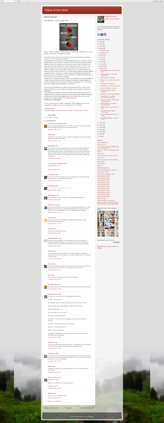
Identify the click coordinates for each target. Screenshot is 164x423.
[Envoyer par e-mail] (48, 115)
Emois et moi (100, 153)
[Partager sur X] (51, 115)
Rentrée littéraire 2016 (103, 192)
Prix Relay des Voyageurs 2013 (105, 174)
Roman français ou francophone (106, 200)
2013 (100, 125)
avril (102, 61)
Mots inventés (101, 163)
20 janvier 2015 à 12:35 (54, 158)
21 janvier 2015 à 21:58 (54, 361)
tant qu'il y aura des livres (55, 123)
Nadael (50, 366)
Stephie (50, 393)
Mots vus (99, 165)
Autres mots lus (101, 144)
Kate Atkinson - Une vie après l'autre (110, 85)
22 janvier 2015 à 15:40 (54, 372)
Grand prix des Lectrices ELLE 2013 (107, 155)
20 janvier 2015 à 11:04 (54, 129)
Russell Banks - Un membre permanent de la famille (107, 97)
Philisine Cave (52, 205)
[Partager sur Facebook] (53, 115)
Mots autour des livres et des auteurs (107, 159)
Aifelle (50, 134)
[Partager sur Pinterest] (55, 115)
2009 (100, 134)
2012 (100, 127)
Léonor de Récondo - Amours (108, 88)
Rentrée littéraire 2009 (103, 178)
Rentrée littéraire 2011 (103, 182)
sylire (49, 275)
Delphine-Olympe (53, 238)
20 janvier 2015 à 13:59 (54, 199)
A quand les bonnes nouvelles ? (64, 110)
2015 (100, 48)
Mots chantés (101, 161)
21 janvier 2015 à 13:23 (54, 279)
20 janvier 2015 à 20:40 (54, 233)
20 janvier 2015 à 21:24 (54, 246)
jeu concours (100, 157)
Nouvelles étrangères (103, 168)
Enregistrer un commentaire (53, 401)
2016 (100, 46)
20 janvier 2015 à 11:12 (54, 140)
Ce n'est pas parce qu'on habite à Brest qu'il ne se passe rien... (108, 147)
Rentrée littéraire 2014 (103, 188)
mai (102, 59)
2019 (100, 41)
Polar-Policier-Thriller (103, 172)
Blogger (91, 416)
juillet (102, 55)
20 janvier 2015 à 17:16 (54, 223)
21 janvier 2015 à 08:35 (54, 258)
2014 (100, 122)
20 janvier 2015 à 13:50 (54, 180)
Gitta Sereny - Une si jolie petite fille (109, 94)
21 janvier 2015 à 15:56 (54, 337)
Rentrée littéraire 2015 (103, 190)
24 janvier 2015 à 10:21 (54, 397)
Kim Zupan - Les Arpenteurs (107, 83)
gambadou (51, 342)
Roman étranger (53, 117)
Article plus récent (50, 408)
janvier (103, 68)
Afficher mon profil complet (112, 19)
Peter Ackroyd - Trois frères (107, 77)
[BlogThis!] (50, 115)
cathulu (50, 217)
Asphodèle (51, 145)
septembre (104, 52)
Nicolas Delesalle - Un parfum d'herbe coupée (108, 104)
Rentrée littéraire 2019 (103, 196)
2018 (100, 44)
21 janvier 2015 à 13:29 (54, 289)
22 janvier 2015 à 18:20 (54, 388)
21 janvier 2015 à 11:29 (54, 270)
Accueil (68, 408)
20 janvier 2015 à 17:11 (54, 212)
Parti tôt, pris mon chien (81, 110)
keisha (50, 264)
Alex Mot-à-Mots (52, 284)
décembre (103, 50)
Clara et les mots (56, 10)
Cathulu (52, 108)
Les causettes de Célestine (56, 163)
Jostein (50, 251)
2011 (100, 129)
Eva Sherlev (51, 174)
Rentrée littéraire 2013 (103, 186)
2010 (100, 131)
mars (102, 64)
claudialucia (51, 353)
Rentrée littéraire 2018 (103, 194)
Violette (50, 228)
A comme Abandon (102, 142)
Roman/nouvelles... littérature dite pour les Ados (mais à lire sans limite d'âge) (107, 203)
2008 (100, 136)
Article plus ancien (87, 408)
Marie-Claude (52, 195)
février (102, 66)
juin (102, 57)
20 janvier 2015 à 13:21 (54, 169)
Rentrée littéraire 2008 (103, 176)
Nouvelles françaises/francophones (106, 170)
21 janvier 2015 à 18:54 (54, 348)
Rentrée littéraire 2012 (103, 184)
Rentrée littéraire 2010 (103, 180)
